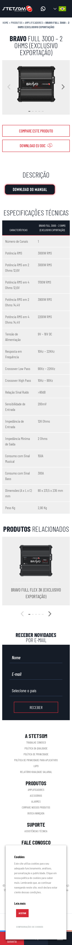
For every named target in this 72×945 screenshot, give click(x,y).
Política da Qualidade (36, 748)
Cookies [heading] (19, 857)
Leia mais (20, 903)
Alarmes (36, 801)
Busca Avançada (36, 813)
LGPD (36, 766)
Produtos (16, 22)
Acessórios (36, 795)
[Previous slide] (8, 87)
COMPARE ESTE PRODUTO (36, 130)
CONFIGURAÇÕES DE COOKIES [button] (29, 926)
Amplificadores (34, 22)
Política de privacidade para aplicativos (36, 760)
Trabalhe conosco (36, 742)
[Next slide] (63, 87)
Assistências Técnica (36, 831)
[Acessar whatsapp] (43, 8)
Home (5, 22)
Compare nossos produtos (36, 807)
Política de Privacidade (36, 754)
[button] (29, 111)
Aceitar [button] (22, 913)
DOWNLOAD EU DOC (33, 145)
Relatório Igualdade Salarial (36, 772)
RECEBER (36, 707)
